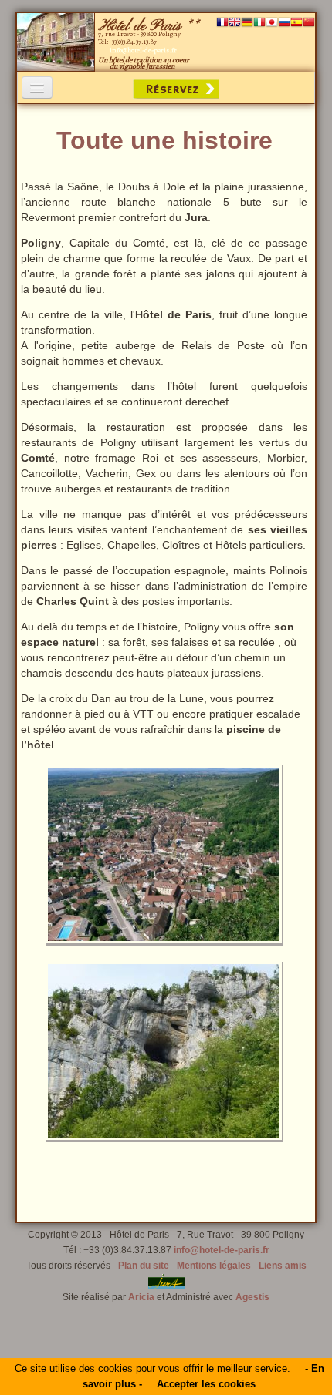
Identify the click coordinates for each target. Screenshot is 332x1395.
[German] (247, 23)
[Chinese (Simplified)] (309, 23)
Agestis (252, 1297)
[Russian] (284, 23)
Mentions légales (214, 1265)
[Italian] (259, 23)
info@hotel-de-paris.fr (221, 1250)
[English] (235, 23)
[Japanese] (272, 23)
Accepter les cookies (206, 1384)
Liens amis (283, 1265)
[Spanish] (296, 23)
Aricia (141, 1297)
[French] (222, 23)
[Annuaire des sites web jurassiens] (166, 1281)
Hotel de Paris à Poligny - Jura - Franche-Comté (56, 42)
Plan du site (143, 1265)
